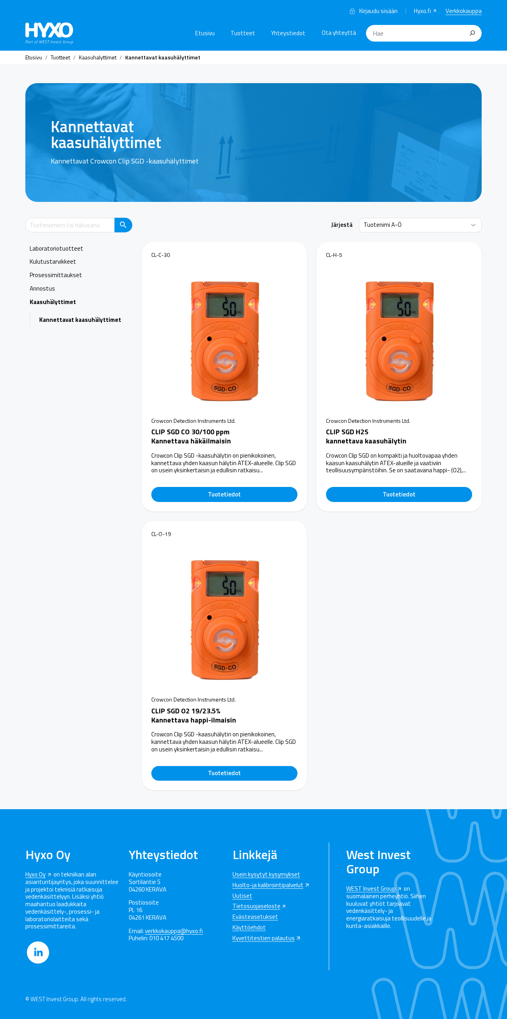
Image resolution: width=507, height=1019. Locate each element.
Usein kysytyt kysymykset (266, 874)
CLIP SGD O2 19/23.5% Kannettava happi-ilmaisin (193, 715)
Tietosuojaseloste (256, 906)
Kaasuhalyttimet (97, 57)
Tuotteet (243, 33)
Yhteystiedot (288, 33)
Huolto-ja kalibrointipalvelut (268, 885)
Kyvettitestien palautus (264, 938)
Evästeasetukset (255, 917)
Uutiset (242, 896)
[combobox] (424, 33)
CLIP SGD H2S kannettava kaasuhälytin (366, 436)
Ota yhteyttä (339, 32)
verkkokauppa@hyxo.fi (174, 931)
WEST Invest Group (371, 889)
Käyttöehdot (249, 928)
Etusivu (205, 33)
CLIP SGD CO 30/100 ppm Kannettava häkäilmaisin (191, 436)
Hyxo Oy (35, 874)
